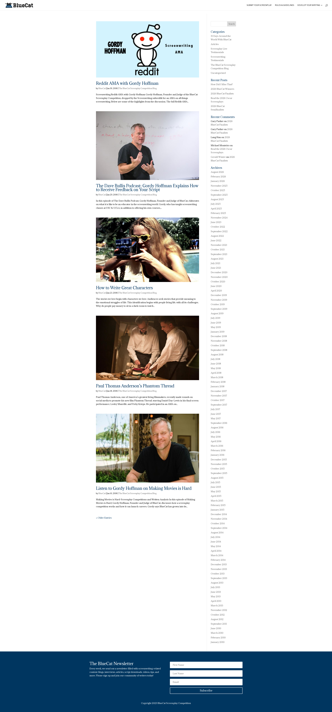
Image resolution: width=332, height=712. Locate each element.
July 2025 (216, 204)
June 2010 (216, 628)
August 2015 (217, 477)
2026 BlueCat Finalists (222, 93)
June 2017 (216, 414)
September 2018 (219, 350)
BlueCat (102, 88)
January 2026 (218, 181)
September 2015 (219, 473)
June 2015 (216, 487)
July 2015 (215, 482)
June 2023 (216, 222)
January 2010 (217, 642)
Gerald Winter (218, 157)
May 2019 (216, 327)
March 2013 (217, 605)
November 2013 (219, 569)
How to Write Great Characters (124, 287)
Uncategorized (218, 73)
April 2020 (216, 290)
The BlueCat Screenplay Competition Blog (138, 88)
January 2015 (217, 509)
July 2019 (215, 318)
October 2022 (218, 226)
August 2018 (217, 354)
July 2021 (215, 263)
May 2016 (216, 436)
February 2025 (218, 213)
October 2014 (218, 523)
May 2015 (216, 491)
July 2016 (215, 432)
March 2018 (217, 377)
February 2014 (218, 560)
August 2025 (217, 199)
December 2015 (219, 459)
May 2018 (216, 368)
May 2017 (216, 418)
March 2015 (217, 500)
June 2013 (216, 592)
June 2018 (216, 363)
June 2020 (216, 286)
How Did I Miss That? (222, 84)
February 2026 (218, 176)
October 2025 (218, 190)
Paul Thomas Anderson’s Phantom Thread (135, 386)
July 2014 (215, 537)
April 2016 (216, 441)
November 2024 (219, 217)
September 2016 (219, 423)
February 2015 (218, 505)
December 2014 (219, 514)
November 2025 (219, 185)
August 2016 (217, 427)
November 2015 (219, 464)
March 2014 (217, 555)
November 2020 (219, 277)
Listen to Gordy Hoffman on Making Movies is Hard (144, 488)
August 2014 (217, 532)
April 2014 (216, 550)
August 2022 (217, 236)
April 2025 (216, 208)
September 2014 (219, 528)
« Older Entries (104, 517)
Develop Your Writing (308, 5)
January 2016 (217, 454)
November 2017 (219, 395)
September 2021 (219, 254)
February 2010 (218, 637)
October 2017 (217, 400)
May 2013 (216, 596)
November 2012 (219, 610)
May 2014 (216, 546)
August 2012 (217, 619)
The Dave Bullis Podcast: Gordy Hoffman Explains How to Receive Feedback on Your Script (147, 187)
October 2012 (218, 614)
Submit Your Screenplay (259, 5)
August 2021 (217, 258)
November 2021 (219, 245)
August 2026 (217, 172)
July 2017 (215, 409)
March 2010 (217, 632)
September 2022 (219, 231)
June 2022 (216, 240)
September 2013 (219, 578)
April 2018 (216, 372)
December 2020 (219, 272)
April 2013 (216, 601)
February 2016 (218, 450)
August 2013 (217, 582)
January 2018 (217, 386)
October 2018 (218, 345)
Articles (215, 44)
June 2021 (216, 267)
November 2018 (219, 340)
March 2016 (217, 445)
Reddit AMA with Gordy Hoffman (127, 83)
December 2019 (219, 295)
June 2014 (216, 541)
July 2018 (215, 359)
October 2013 (217, 573)
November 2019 (219, 299)
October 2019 (218, 304)
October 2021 (218, 249)
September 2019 (219, 309)
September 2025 (219, 194)
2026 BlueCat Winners (222, 89)
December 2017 (219, 391)
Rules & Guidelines (284, 5)
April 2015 (216, 496)
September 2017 (219, 404)
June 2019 (216, 322)
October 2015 (218, 468)
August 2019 (217, 313)
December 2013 (219, 564)
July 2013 (215, 587)
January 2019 (217, 331)
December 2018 (219, 336)
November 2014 (219, 518)
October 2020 (218, 281)
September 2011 (219, 623)
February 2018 (218, 382)
